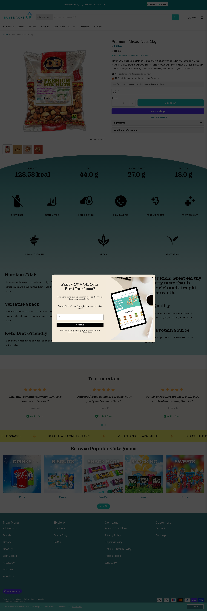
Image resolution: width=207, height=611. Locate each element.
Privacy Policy (87, 332)
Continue (80, 325)
